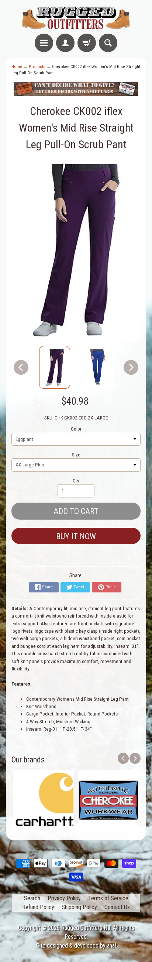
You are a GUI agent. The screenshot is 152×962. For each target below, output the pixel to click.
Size (76, 455)
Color (76, 429)
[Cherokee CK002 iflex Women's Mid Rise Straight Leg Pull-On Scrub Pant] (54, 367)
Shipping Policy (79, 907)
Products (37, 66)
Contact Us (117, 907)
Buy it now (76, 536)
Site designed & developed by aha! (76, 945)
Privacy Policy (64, 898)
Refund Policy (38, 907)
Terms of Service (108, 898)
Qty (76, 480)
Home (16, 66)
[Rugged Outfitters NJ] (76, 18)
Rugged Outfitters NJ (85, 927)
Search (32, 898)
